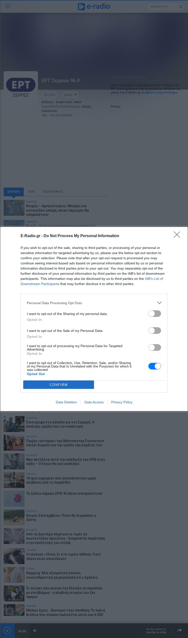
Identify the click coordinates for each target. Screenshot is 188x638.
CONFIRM (59, 385)
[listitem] (94, 302)
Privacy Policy (121, 402)
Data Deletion (66, 402)
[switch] (154, 313)
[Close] (178, 236)
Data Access (94, 402)
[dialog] (94, 319)
